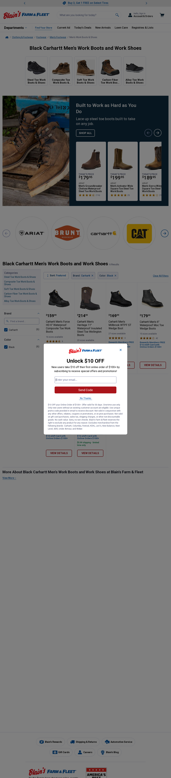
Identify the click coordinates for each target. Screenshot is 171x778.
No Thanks (85, 398)
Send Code (85, 390)
